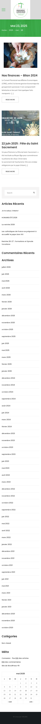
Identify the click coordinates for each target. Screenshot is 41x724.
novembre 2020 (8, 620)
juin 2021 (5, 579)
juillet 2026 (6, 267)
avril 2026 (6, 288)
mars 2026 (6, 295)
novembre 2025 (8, 322)
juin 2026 (5, 274)
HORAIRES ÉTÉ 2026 (9, 217)
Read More (10, 99)
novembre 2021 (8, 558)
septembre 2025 (8, 336)
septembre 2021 (8, 572)
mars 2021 (6, 593)
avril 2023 (6, 475)
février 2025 (7, 364)
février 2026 (7, 302)
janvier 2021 (6, 607)
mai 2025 (5, 350)
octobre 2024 (7, 392)
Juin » (31, 702)
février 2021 (6, 600)
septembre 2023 (8, 454)
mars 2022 (6, 537)
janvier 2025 (7, 371)
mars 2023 (6, 482)
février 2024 (7, 426)
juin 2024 (5, 413)
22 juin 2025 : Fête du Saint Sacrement (20, 145)
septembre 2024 (9, 399)
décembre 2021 (8, 551)
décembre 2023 (8, 433)
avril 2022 (6, 530)
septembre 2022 (8, 510)
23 (26, 694)
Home (4, 30)
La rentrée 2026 (8, 224)
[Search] (34, 192)
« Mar (10, 702)
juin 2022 (5, 516)
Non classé (6, 643)
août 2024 (6, 406)
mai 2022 (5, 523)
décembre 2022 (8, 489)
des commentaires (11, 662)
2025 (11, 30)
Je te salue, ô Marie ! (10, 211)
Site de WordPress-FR (10, 666)
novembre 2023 (8, 440)
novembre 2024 (8, 385)
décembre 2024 (8, 378)
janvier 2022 (7, 544)
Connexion (6, 658)
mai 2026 (5, 281)
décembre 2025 (8, 315)
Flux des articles (20, 658)
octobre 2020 (7, 627)
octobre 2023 (7, 447)
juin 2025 (5, 343)
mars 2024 (6, 419)
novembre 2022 (8, 496)
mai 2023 (5, 468)
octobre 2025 (7, 329)
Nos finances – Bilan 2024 (19, 75)
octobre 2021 (7, 565)
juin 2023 (5, 461)
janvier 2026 (7, 309)
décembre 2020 (8, 614)
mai (17, 30)
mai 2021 (5, 586)
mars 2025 (6, 357)
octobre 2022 (7, 503)
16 (26, 691)
